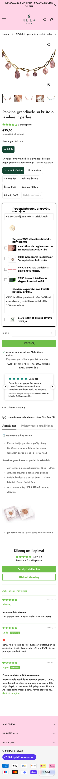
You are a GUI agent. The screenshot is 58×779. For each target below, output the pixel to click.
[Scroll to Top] (52, 762)
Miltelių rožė (11, 195)
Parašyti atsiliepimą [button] (29, 569)
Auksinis (8, 149)
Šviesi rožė (10, 187)
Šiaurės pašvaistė (13, 170)
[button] (52, 19)
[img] (9, 600)
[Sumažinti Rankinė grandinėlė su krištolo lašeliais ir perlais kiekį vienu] (15, 332)
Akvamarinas (34, 170)
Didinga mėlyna (30, 187)
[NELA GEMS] (29, 20)
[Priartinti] (48, 84)
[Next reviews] (53, 387)
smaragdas (10, 178)
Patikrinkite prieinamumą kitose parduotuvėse (28, 365)
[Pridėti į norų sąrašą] (48, 45)
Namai (6, 34)
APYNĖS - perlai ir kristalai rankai (34, 34)
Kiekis (5, 333)
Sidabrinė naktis (32, 195)
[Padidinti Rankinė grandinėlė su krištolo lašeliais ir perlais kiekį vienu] (51, 332)
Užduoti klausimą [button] (29, 577)
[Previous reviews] (5, 387)
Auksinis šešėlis (29, 178)
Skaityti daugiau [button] (10, 693)
